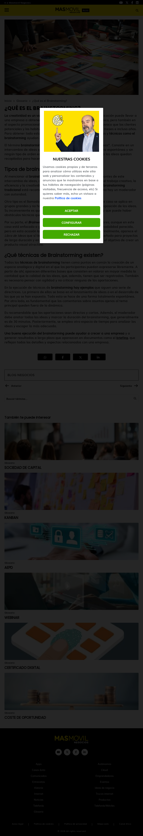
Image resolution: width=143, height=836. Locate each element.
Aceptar (71, 210)
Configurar (72, 222)
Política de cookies (68, 198)
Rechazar (72, 234)
